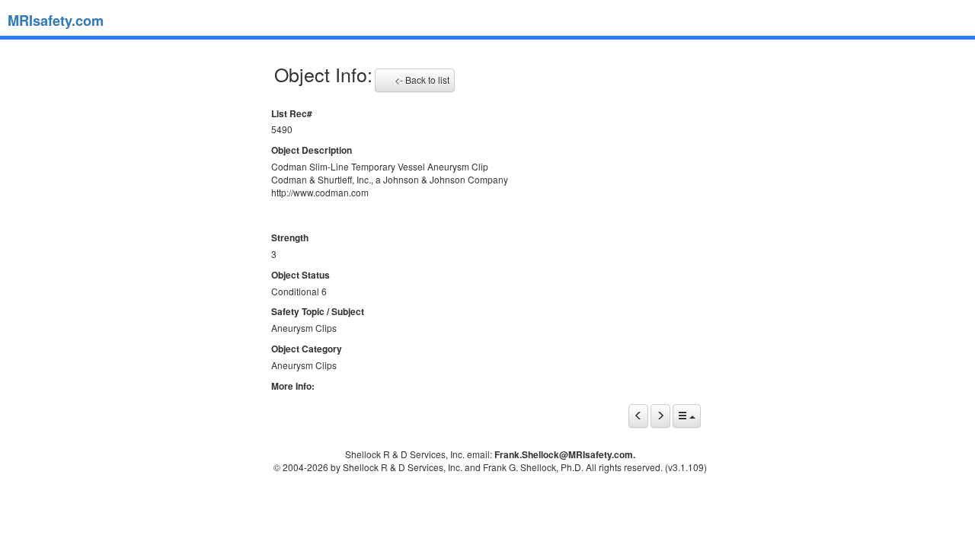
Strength (289, 237)
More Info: (293, 386)
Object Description (311, 150)
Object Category (306, 348)
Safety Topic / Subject (317, 311)
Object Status (300, 275)
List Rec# (291, 113)
